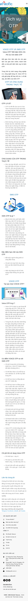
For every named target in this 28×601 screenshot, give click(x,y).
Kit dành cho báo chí (11, 536)
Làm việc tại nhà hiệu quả (9, 589)
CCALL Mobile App (7, 586)
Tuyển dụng (9, 539)
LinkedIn (16, 511)
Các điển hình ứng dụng (12, 527)
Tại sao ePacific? (10, 519)
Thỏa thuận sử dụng (18, 596)
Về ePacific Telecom (11, 534)
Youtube (23, 511)
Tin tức (7, 545)
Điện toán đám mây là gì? (12, 522)
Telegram (4, 511)
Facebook (10, 511)
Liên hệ (8, 548)
